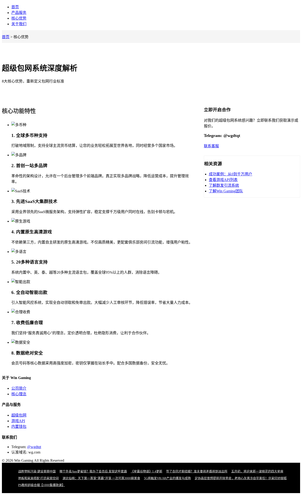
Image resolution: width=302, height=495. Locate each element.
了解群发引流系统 (224, 185)
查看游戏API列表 (223, 180)
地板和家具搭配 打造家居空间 (38, 478)
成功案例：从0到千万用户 (230, 174)
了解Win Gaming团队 (226, 191)
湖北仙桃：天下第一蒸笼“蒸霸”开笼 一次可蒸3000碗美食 (101, 478)
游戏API (18, 421)
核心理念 (18, 394)
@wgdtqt (34, 447)
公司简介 (18, 388)
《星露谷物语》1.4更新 (146, 471)
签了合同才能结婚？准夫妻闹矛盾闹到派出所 (196, 471)
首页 (15, 7)
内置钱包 (18, 427)
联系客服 (211, 146)
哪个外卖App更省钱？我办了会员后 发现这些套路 (93, 471)
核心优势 (18, 18)
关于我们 (18, 24)
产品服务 (18, 13)
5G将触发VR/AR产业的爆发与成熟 (167, 478)
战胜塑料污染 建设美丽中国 (37, 471)
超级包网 (18, 415)
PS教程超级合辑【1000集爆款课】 (41, 485)
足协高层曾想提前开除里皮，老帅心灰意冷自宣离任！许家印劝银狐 (241, 478)
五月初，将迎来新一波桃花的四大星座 (257, 471)
